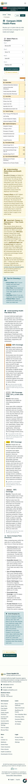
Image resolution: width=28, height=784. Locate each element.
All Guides (18, 724)
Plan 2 (5, 49)
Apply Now (4, 706)
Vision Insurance (5, 747)
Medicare (3, 742)
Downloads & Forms (6, 754)
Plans (9, 14)
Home (4, 14)
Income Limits (5, 721)
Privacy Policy (19, 737)
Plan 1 (5, 43)
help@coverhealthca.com (10, 690)
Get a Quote (4, 703)
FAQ (2, 737)
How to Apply (5, 727)
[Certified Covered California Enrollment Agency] (14, 769)
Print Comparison (11, 655)
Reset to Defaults (12, 72)
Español (18, 779)
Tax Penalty (18, 721)
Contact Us (4, 739)
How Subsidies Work (21, 714)
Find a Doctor (5, 749)
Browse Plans (4, 730)
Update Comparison (12, 69)
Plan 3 (5, 55)
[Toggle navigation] (25, 3)
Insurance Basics (19, 719)
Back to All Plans (10, 652)
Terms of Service (19, 739)
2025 (17, 15)
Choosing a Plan (19, 717)
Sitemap (17, 742)
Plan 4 (5, 62)
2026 (22, 15)
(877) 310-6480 (7, 687)
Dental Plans (4, 744)
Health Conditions (6, 751)
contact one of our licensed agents (14, 267)
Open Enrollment (19, 708)
